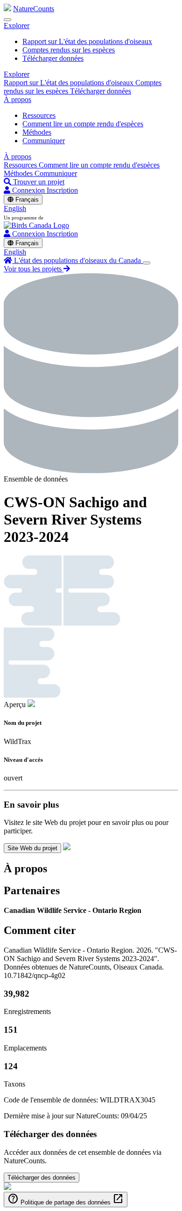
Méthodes (36, 132)
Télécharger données (53, 58)
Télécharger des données (41, 1177)
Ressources (39, 115)
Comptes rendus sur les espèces (68, 50)
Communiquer (43, 141)
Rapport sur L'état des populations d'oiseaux (87, 41)
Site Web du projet (32, 848)
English (15, 208)
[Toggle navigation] (7, 19)
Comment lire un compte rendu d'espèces (82, 124)
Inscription (62, 190)
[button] (16, 25)
